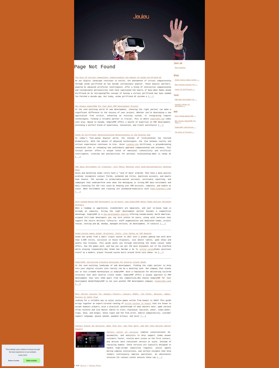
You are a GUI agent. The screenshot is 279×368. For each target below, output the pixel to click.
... (151, 97)
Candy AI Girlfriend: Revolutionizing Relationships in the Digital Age (112, 135)
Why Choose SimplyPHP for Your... (185, 121)
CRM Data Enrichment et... (186, 99)
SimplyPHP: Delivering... (185, 127)
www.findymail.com (160, 189)
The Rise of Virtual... (184, 132)
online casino (147, 249)
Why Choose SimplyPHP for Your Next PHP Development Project (106, 106)
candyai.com (132, 144)
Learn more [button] (22, 355)
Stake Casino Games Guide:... (187, 80)
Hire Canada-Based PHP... (185, 116)
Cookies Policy (95, 365)
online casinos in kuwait (138, 304)
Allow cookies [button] (31, 360)
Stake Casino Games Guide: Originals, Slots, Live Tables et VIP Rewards (113, 234)
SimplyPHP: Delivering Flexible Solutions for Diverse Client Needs (110, 262)
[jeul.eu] (139, 30)
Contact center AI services (122, 332)
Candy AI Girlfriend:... (185, 89)
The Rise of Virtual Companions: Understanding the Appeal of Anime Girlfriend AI (118, 78)
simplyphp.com (157, 119)
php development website (116, 214)
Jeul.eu (83, 365)
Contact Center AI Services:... (182, 105)
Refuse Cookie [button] (13, 360)
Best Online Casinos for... (186, 85)
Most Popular (180, 68)
